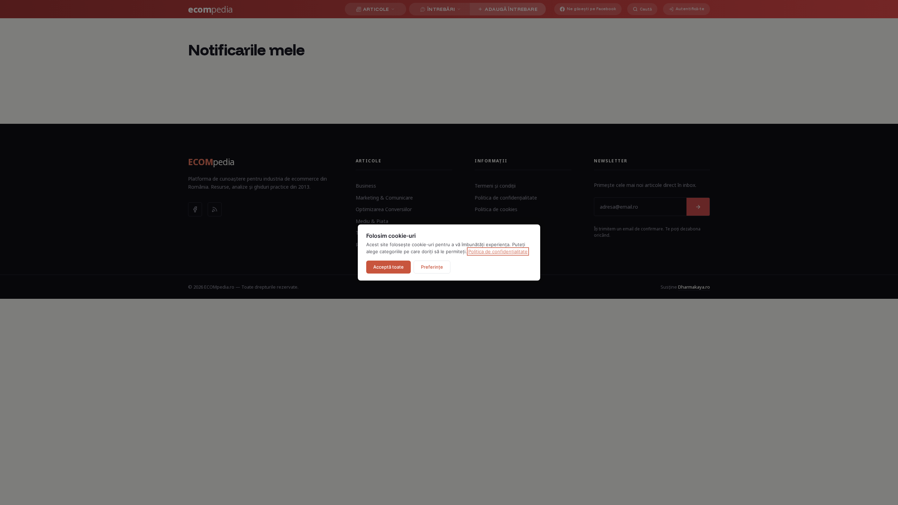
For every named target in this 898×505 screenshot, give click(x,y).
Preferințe (432, 267)
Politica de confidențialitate (498, 251)
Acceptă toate (388, 267)
